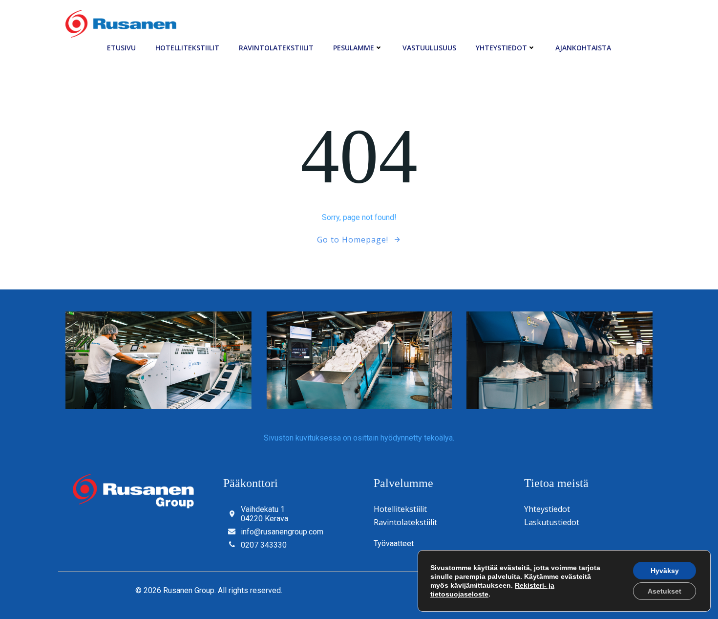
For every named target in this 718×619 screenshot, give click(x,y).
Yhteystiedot (501, 47)
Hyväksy (665, 571)
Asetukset (664, 591)
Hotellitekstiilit (187, 47)
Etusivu (121, 47)
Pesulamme (353, 47)
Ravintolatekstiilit (276, 47)
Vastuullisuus (429, 47)
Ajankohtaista (583, 47)
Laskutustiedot (551, 522)
